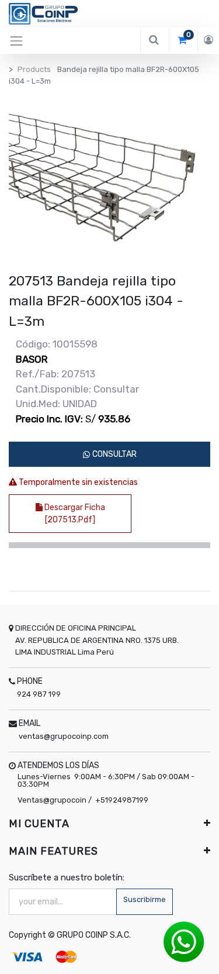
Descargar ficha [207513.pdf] (74, 514)
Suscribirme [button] (144, 899)
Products (34, 69)
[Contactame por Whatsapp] (184, 942)
